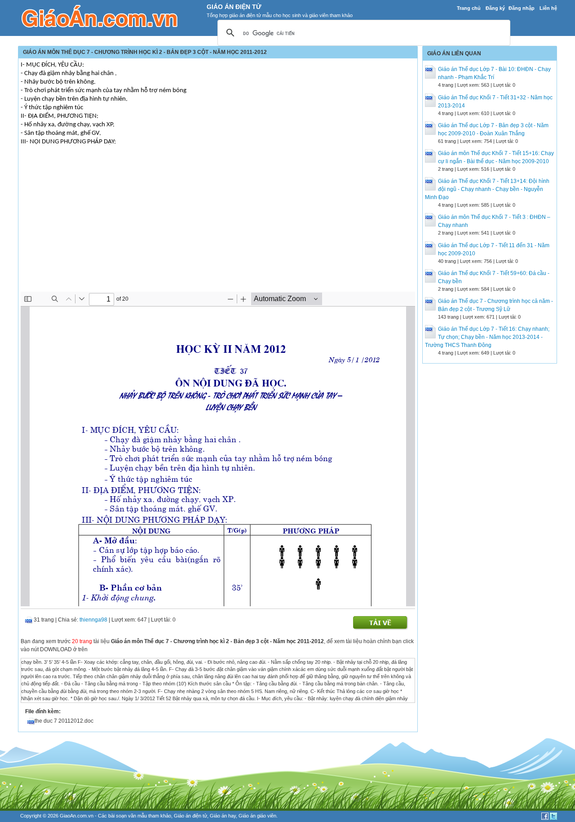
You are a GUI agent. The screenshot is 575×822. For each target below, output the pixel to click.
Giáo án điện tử (190, 815)
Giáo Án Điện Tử (234, 6)
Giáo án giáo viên (257, 815)
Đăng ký (495, 8)
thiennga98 (93, 620)
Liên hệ (548, 8)
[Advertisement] (218, 224)
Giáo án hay (223, 815)
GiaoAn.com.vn (76, 815)
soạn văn (126, 815)
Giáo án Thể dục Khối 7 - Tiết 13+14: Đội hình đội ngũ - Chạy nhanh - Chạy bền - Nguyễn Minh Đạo (487, 189)
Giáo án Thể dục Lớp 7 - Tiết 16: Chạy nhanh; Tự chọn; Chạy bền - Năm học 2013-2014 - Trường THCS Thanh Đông (487, 337)
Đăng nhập (522, 8)
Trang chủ (469, 8)
